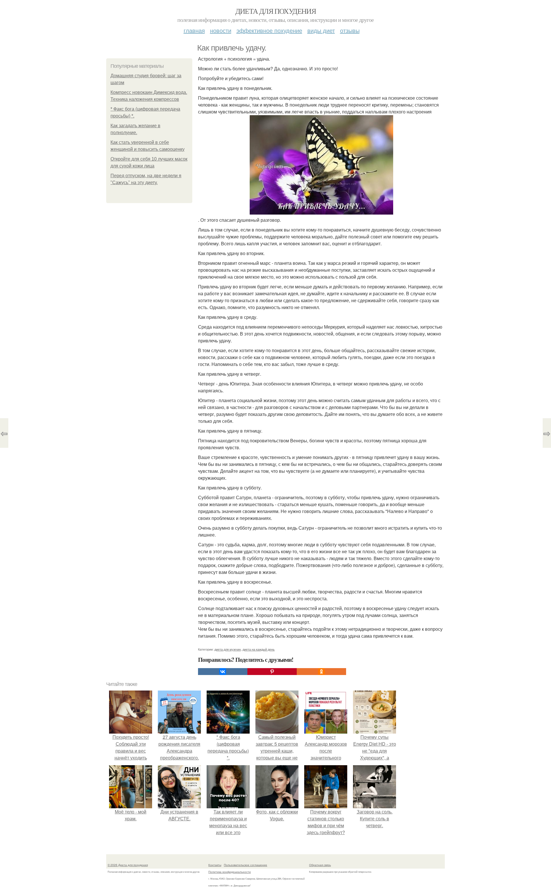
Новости (220, 30)
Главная (194, 30)
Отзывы (350, 30)
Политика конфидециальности (229, 872)
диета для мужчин (227, 649)
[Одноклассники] (321, 671)
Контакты (214, 865)
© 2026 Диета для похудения (128, 865)
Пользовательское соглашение (245, 865)
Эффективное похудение (269, 30)
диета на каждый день (258, 649)
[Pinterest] (272, 671)
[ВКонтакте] (222, 671)
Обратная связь (320, 865)
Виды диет (321, 30)
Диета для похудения (275, 11)
